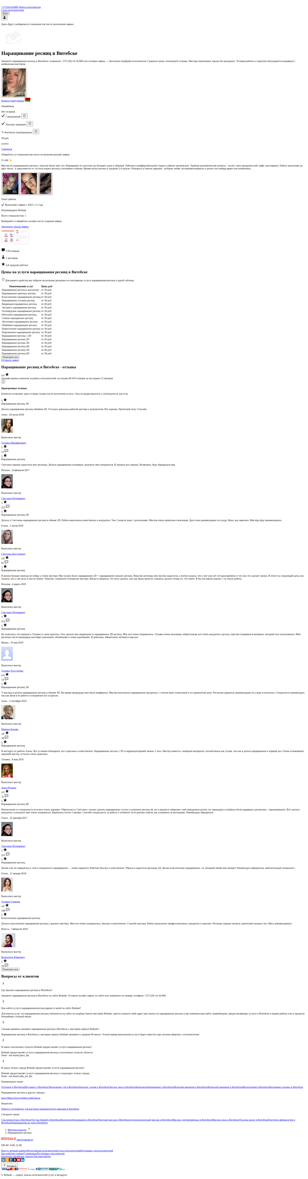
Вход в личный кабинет (14, 1150)
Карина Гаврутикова (12, 100)
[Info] (24, 115)
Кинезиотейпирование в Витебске (155, 1087)
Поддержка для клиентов (51, 1153)
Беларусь (11, 1166)
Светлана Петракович (13, 498)
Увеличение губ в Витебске (64, 1087)
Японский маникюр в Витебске (224, 1087)
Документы (39, 1156)
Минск (11, 1098)
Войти (5, 13)
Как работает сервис (12, 1153)
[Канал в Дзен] (15, 1161)
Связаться (6, 149)
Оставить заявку (10, 360)
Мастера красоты (17, 1129)
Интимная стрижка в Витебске (286, 1087)
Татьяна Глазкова (10, 901)
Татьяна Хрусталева (12, 670)
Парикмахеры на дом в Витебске (30, 1122)
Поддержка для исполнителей (96, 1150)
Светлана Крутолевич (13, 554)
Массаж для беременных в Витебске (192, 1119)
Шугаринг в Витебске (36, 1087)
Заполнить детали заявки (15, 226)
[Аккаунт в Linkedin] (22, 1161)
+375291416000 (9, 7)
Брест (4, 1098)
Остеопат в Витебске (12, 1087)
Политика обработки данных (17, 1156)
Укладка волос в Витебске (253, 1119)
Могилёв (28, 1098)
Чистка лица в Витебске (122, 1087)
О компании (30, 1153)
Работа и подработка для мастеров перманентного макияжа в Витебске (40, 1109)
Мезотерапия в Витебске (255, 1087)
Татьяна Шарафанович (13, 442)
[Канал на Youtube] (19, 1161)
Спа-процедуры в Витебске (16, 1119)
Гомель (36, 1098)
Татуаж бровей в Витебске (46, 1119)
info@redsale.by (25, 1139)
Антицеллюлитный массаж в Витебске (150, 1119)
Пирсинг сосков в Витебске (94, 1087)
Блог (48, 1156)
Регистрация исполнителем (42, 1150)
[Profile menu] (4, 17)
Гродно (19, 1098)
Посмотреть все (10, 357)
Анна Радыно (8, 787)
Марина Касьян (9, 729)
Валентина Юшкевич (13, 957)
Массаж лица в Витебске (225, 1119)
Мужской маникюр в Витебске (190, 1087)
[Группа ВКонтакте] (3, 1161)
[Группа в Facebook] (11, 1161)
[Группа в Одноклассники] (7, 1161)
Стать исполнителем (12, 10)
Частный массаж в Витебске (113, 1119)
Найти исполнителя (30, 7)
